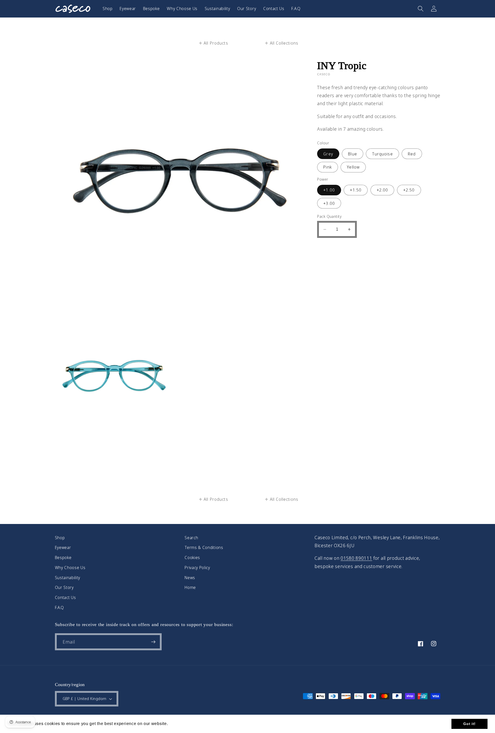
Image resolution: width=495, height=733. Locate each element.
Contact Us (65, 597)
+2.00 (382, 190)
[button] (420, 8)
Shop (60, 537)
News (190, 577)
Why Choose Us (70, 567)
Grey (328, 154)
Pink (327, 167)
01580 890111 (356, 558)
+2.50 (409, 190)
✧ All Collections (281, 43)
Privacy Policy (197, 567)
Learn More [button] (181, 723)
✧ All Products (213, 43)
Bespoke (63, 557)
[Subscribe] (153, 641)
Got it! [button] (469, 724)
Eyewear (63, 547)
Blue (352, 154)
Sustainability (67, 577)
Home (190, 587)
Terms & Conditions (204, 547)
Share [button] (329, 249)
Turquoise (382, 154)
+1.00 (329, 190)
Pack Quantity (329, 216)
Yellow (353, 167)
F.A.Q (59, 607)
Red (412, 154)
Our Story (64, 587)
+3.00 (329, 203)
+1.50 (355, 190)
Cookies (192, 557)
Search (191, 537)
